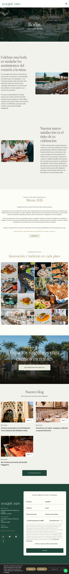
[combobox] (35, 520)
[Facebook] (9, 536)
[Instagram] (3, 536)
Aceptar (31, 569)
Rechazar (41, 569)
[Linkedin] (16, 536)
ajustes (7, 572)
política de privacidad (51, 543)
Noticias (4, 425)
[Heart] (3, 541)
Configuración (54, 569)
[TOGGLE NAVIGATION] (56, 3)
